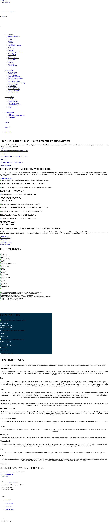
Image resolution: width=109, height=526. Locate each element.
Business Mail (12, 55)
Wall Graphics (12, 59)
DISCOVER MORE (6, 178)
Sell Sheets (11, 64)
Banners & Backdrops (14, 36)
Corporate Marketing (13, 90)
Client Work (8, 127)
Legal (9, 107)
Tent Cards (11, 53)
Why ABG (8, 500)
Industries (7, 97)
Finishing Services (13, 92)
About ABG (8, 132)
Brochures (11, 48)
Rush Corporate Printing (14, 76)
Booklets (10, 42)
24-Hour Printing (12, 72)
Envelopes (11, 50)
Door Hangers (12, 44)
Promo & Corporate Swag (15, 52)
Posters (10, 39)
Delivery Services (13, 79)
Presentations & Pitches (14, 45)
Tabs (9, 47)
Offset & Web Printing (14, 87)
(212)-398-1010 (6, 2)
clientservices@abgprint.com (9, 11)
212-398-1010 (4, 336)
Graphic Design (12, 75)
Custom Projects (12, 65)
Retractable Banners (13, 58)
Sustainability (11, 117)
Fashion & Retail (12, 100)
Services (7, 70)
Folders (10, 56)
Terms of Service (9, 509)
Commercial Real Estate (14, 104)
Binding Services (12, 73)
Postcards (10, 62)
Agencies (10, 98)
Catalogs (10, 61)
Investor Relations (13, 101)
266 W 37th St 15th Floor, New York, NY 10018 (7, 326)
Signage (10, 41)
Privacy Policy (9, 503)
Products (7, 35)
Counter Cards (12, 38)
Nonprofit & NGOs (13, 103)
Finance (10, 106)
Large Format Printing (14, 81)
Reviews (7, 122)
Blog (9, 114)
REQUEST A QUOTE (7, 21)
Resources (7, 112)
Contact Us (8, 506)
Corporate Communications (15, 78)
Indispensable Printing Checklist (16, 115)
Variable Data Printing (14, 89)
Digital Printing (12, 86)
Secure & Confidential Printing (16, 83)
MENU (11, 35)
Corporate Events (12, 84)
